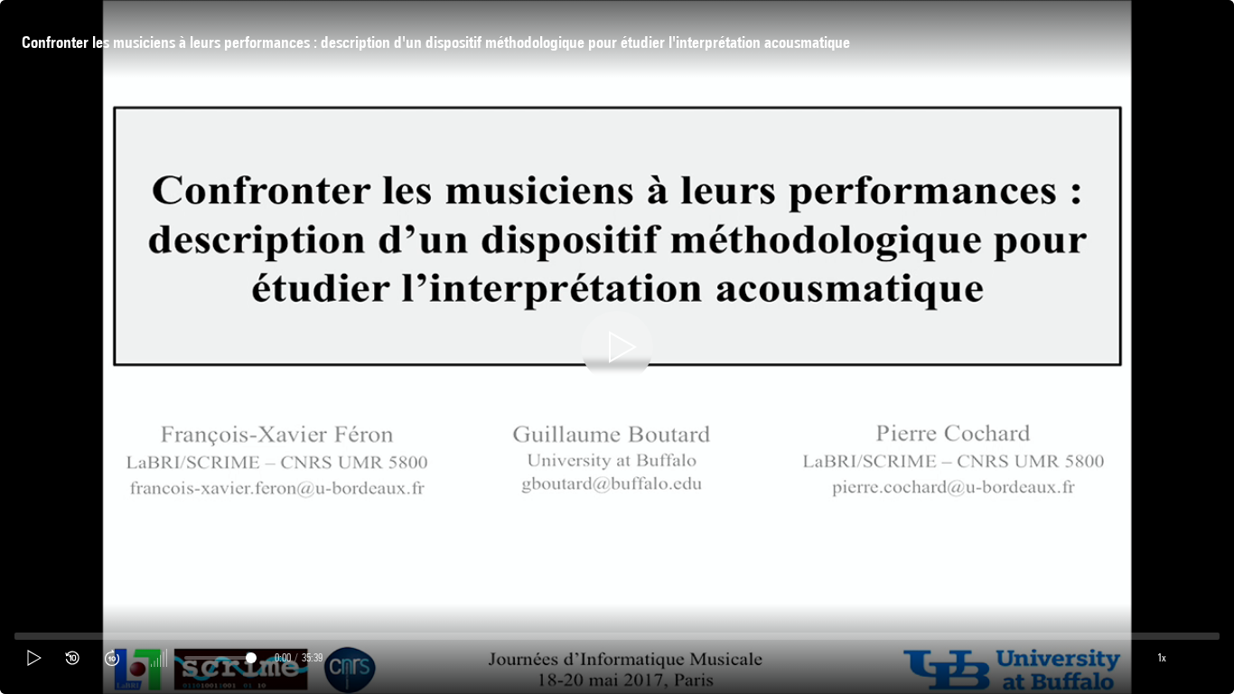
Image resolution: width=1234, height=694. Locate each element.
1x (1161, 657)
